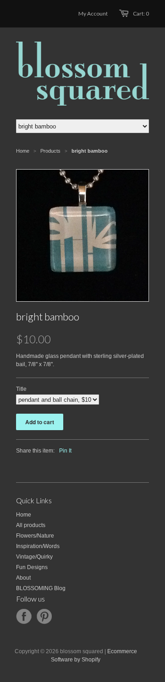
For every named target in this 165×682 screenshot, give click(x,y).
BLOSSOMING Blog (41, 588)
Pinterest (44, 616)
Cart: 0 (141, 13)
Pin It (65, 451)
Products (50, 151)
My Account (93, 13)
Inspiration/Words (38, 546)
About (23, 578)
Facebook (24, 616)
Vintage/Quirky (34, 557)
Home (23, 515)
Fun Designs (32, 567)
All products (30, 525)
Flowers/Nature (35, 536)
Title (21, 389)
